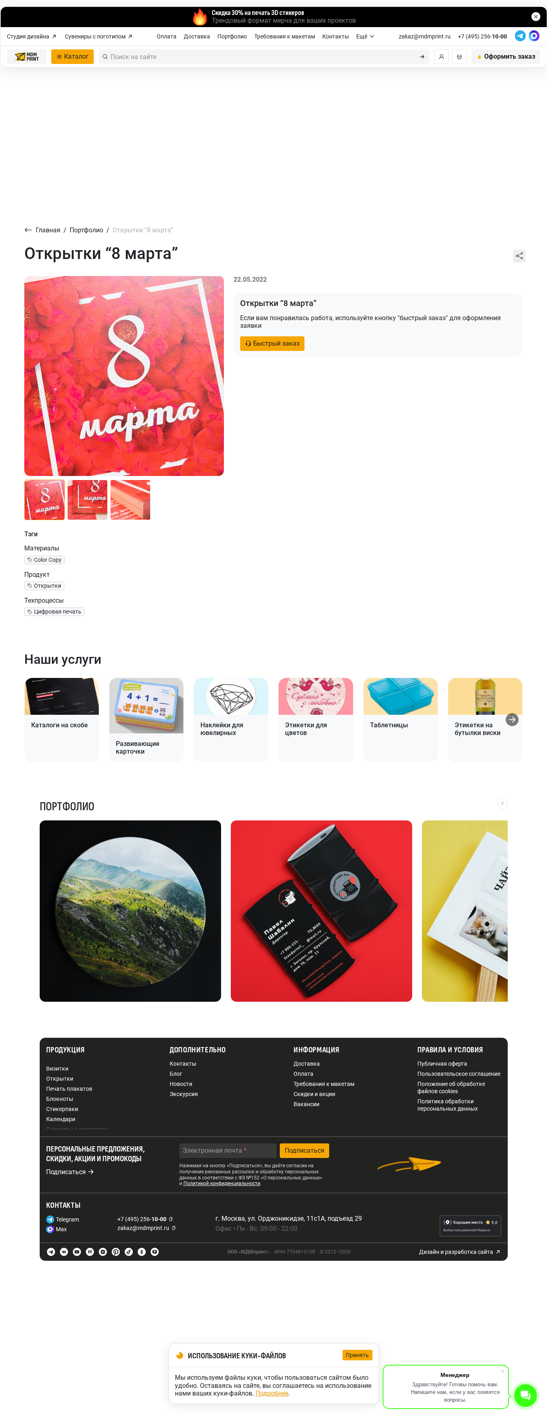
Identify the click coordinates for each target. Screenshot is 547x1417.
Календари (60, 1119)
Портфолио (232, 36)
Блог (176, 1074)
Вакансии (306, 1104)
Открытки (59, 1078)
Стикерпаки (62, 1109)
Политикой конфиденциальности (221, 1183)
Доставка (197, 36)
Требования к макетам (284, 36)
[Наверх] (526, 1353)
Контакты (335, 36)
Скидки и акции (314, 1094)
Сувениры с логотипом (95, 36)
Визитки (57, 1068)
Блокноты (59, 1099)
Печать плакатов (69, 1089)
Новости (181, 1084)
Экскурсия (184, 1094)
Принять (357, 1355)
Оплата (167, 36)
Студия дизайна (28, 36)
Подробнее (271, 1393)
